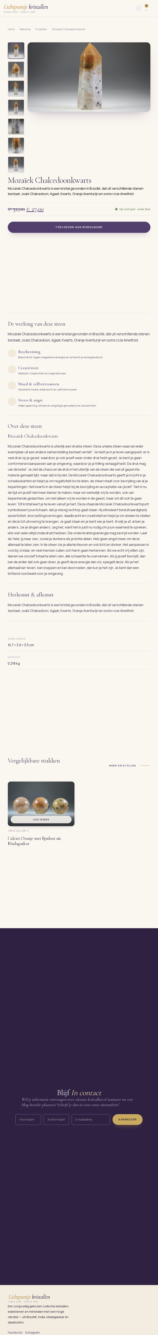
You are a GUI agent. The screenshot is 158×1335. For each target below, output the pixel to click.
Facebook (15, 1332)
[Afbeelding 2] (16, 69)
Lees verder (41, 819)
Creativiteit (28, 367)
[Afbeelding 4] (16, 107)
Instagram (32, 1332)
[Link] (153, 8)
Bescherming (29, 351)
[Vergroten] (142, 105)
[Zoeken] (139, 8)
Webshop (25, 29)
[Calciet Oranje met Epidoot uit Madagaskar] (41, 804)
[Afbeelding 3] (16, 88)
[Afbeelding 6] (16, 145)
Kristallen (41, 29)
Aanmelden (127, 1119)
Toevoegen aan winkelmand (79, 227)
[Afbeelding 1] (16, 50)
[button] (89, 77)
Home (11, 29)
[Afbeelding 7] (16, 164)
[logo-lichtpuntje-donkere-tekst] (26, 8)
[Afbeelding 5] (16, 126)
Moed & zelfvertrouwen (38, 384)
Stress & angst (30, 400)
